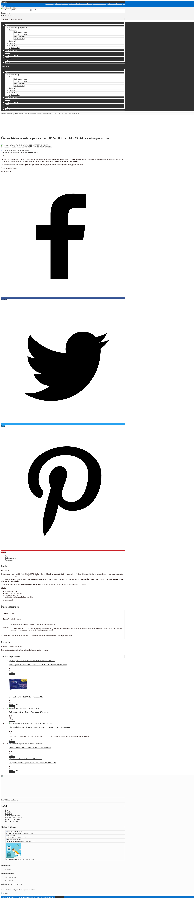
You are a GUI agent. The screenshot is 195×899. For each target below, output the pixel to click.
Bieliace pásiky (18, 27)
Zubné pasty (13, 30)
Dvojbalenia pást (19, 39)
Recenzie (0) (9, 560)
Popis (7, 556)
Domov (3, 113)
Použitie (7, 53)
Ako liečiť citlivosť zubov (14, 833)
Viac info (12, 674)
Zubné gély (13, 41)
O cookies (8, 814)
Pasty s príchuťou (19, 36)
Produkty (8, 25)
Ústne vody (13, 45)
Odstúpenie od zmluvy (12, 819)
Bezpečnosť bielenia (11, 55)
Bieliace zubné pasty (20, 32)
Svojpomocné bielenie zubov (15, 841)
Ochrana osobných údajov (13, 817)
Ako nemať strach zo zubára (15, 859)
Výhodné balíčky (14, 48)
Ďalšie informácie (10, 558)
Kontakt (7, 62)
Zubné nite (12, 43)
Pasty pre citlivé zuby (20, 34)
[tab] (65, 556)
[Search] (1, 12)
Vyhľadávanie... (6, 10)
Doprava (8, 58)
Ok (56, 897)
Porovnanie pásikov (11, 821)
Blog (6, 60)
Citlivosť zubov (11, 837)
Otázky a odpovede (11, 50)
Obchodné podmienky (12, 815)
